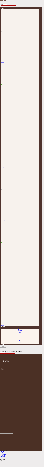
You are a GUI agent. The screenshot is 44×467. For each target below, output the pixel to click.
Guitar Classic (2, 62)
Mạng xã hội (2, 457)
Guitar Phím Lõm (3, 167)
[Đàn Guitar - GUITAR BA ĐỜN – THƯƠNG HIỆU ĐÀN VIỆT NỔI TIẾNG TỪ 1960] (3, 0)
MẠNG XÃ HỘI (3, 344)
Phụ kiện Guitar (3, 325)
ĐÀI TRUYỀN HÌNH (3, 326)
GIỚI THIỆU (2, 451)
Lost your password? (2, 466)
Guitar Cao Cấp (3, 220)
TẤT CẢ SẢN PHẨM (3, 8)
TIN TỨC (2, 327)
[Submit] (8, 5)
